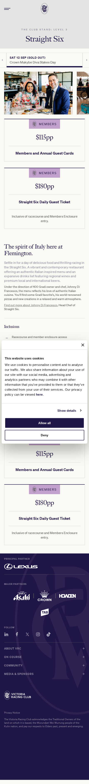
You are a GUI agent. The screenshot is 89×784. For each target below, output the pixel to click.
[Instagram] (38, 635)
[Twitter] (27, 635)
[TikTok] (48, 635)
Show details (66, 410)
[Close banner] (82, 344)
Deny (44, 435)
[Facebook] (17, 635)
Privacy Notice (12, 712)
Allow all (44, 423)
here (39, 394)
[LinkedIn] (6, 635)
